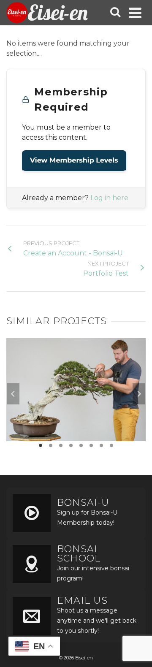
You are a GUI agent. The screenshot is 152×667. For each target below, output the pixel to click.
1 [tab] (40, 445)
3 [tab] (61, 445)
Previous (13, 393)
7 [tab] (101, 445)
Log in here (109, 198)
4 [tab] (71, 445)
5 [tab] (81, 445)
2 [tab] (50, 445)
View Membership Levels (74, 161)
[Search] (115, 12)
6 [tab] (91, 445)
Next (139, 393)
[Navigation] (135, 12)
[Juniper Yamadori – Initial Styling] (76, 366)
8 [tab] (111, 445)
